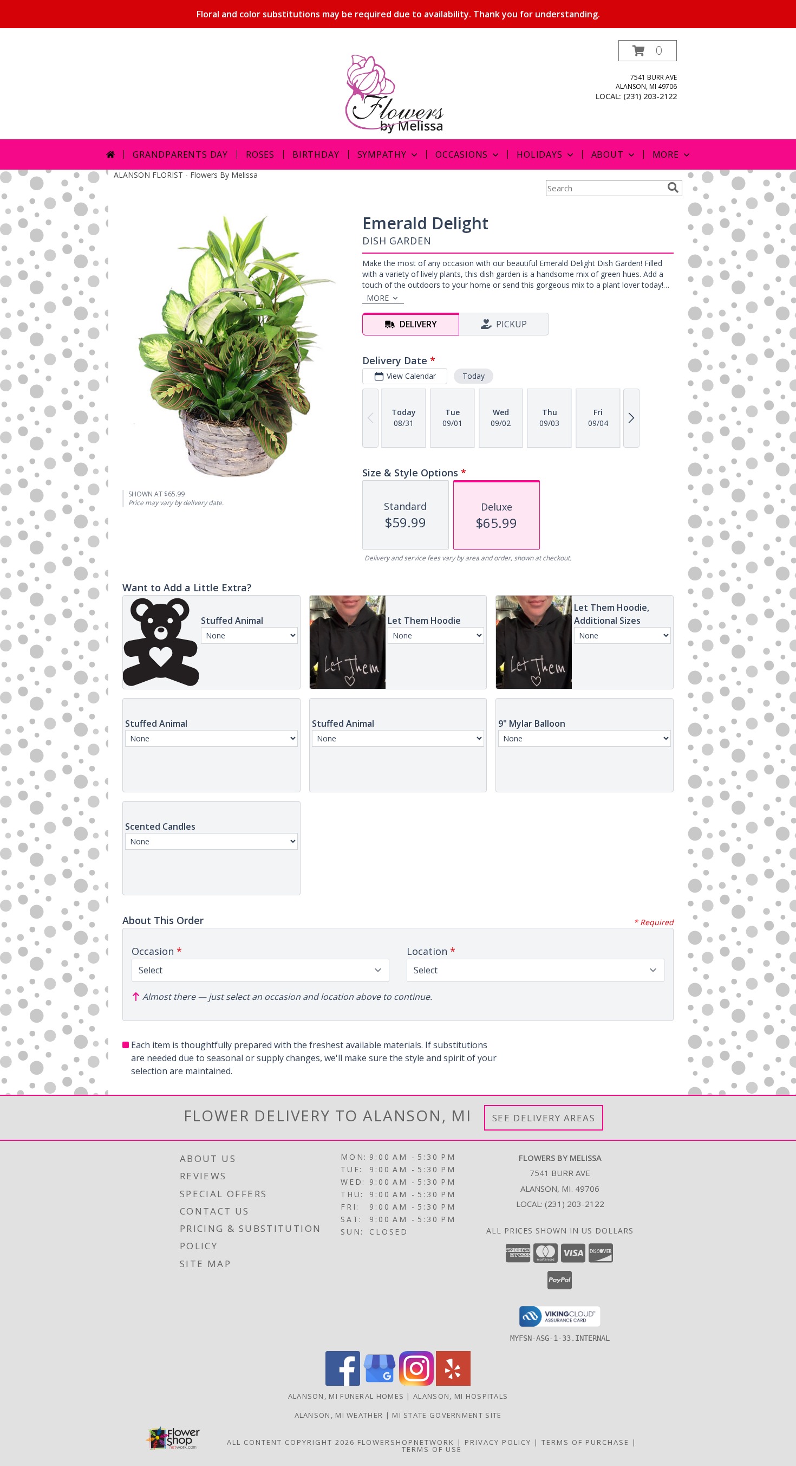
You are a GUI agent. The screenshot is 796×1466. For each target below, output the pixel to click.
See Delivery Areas (544, 1118)
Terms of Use (432, 1449)
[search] (673, 187)
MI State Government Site (446, 1415)
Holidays (539, 154)
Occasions (461, 154)
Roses (260, 154)
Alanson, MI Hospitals (460, 1396)
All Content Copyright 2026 (291, 1442)
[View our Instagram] (416, 1383)
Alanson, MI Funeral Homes (346, 1396)
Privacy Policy (498, 1442)
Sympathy (382, 154)
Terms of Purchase (585, 1442)
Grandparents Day (180, 154)
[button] (647, 50)
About (607, 154)
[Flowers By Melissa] (398, 90)
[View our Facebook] (342, 1383)
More (666, 154)
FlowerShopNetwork (405, 1442)
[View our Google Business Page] (379, 1383)
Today (473, 376)
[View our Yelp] (453, 1383)
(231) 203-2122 (650, 96)
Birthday (315, 154)
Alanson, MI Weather (339, 1415)
